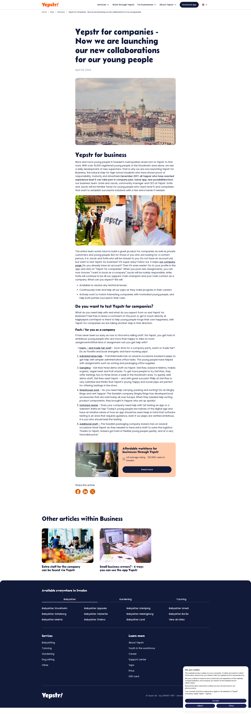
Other (45, 665)
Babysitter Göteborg (54, 613)
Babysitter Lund (136, 619)
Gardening (48, 653)
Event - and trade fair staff (95, 348)
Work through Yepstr (123, 4)
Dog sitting (48, 659)
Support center (137, 659)
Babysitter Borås (179, 613)
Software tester (88, 405)
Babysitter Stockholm (54, 608)
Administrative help (90, 356)
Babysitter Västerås (96, 613)
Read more (147, 469)
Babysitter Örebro (94, 619)
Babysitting (48, 642)
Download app (189, 4)
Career (133, 653)
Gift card (134, 676)
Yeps (131, 665)
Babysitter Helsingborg (140, 613)
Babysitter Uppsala (95, 608)
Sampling (84, 367)
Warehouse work (89, 390)
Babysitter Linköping (138, 608)
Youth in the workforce (142, 648)
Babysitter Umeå (179, 608)
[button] (103, 4)
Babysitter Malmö (52, 619)
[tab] (70, 599)
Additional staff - (90, 424)
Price (131, 670)
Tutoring (47, 648)
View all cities (177, 619)
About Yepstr (136, 642)
